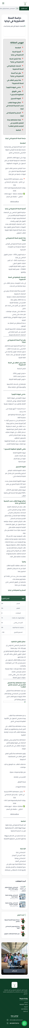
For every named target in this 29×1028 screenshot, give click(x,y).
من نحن (26, 1002)
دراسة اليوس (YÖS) (19, 254)
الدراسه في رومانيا (12, 693)
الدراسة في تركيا (20, 852)
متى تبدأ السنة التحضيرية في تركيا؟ (17, 75)
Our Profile (24, 1009)
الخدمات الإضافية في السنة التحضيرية (15, 67)
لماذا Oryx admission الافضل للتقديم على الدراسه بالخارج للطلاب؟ (15, 122)
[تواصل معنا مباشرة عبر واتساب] (24, 1023)
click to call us (14, 201)
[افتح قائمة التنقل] (3, 3)
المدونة (26, 1007)
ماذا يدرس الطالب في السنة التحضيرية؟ (15, 82)
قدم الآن (14, 971)
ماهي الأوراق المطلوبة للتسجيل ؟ (17, 93)
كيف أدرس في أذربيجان (18, 855)
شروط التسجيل (16, 98)
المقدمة (18, 47)
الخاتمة (18, 130)
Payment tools (24, 1004)
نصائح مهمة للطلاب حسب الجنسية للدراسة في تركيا (15, 105)
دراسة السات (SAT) (19, 260)
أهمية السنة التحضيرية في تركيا (17, 53)
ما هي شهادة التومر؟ (13, 87)
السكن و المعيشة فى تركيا (15, 114)
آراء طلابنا (25, 1011)
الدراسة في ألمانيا (20, 861)
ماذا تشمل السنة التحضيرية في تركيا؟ (17, 60)
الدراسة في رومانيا (19, 858)
